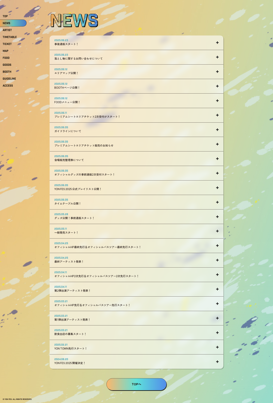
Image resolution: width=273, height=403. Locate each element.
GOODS (7, 65)
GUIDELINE (9, 79)
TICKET (7, 44)
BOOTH (7, 72)
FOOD (6, 58)
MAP (5, 51)
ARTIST (7, 30)
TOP (5, 16)
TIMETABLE (10, 37)
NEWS (6, 23)
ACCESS (8, 86)
